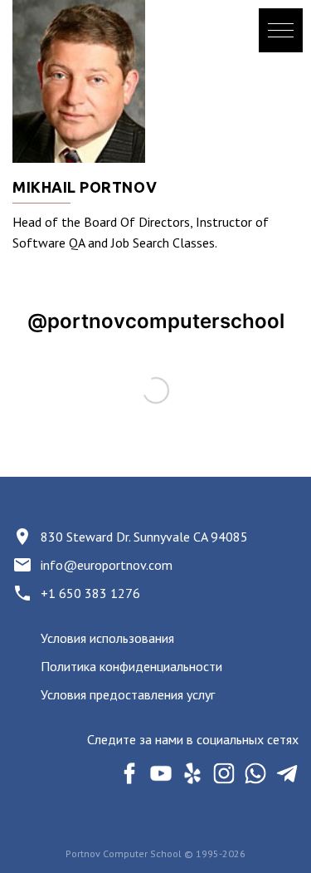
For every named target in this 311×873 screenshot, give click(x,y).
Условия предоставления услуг (128, 694)
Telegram (286, 773)
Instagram (223, 773)
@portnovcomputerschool (155, 321)
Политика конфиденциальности (131, 666)
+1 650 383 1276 (90, 593)
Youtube (160, 773)
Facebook (129, 773)
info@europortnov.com (107, 565)
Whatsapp (255, 773)
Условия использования (107, 638)
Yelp (192, 773)
